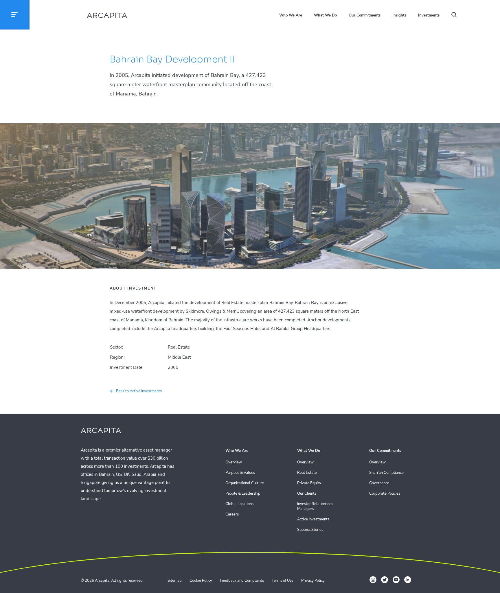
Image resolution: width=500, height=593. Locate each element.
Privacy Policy (313, 580)
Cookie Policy (201, 580)
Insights (399, 15)
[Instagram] (373, 579)
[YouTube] (396, 579)
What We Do (325, 15)
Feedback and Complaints (242, 580)
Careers (232, 514)
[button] (15, 15)
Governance (379, 483)
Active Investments (313, 519)
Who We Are (290, 15)
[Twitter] (384, 579)
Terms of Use (282, 580)
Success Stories (310, 529)
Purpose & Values (240, 472)
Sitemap (175, 580)
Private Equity (309, 483)
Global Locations (239, 504)
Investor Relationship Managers (315, 506)
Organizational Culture (244, 483)
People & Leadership (242, 493)
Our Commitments (364, 15)
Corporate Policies (384, 493)
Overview (233, 462)
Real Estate (307, 472)
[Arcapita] (107, 16)
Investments (429, 15)
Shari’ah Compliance (386, 472)
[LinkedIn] (407, 579)
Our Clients (306, 493)
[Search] (457, 15)
